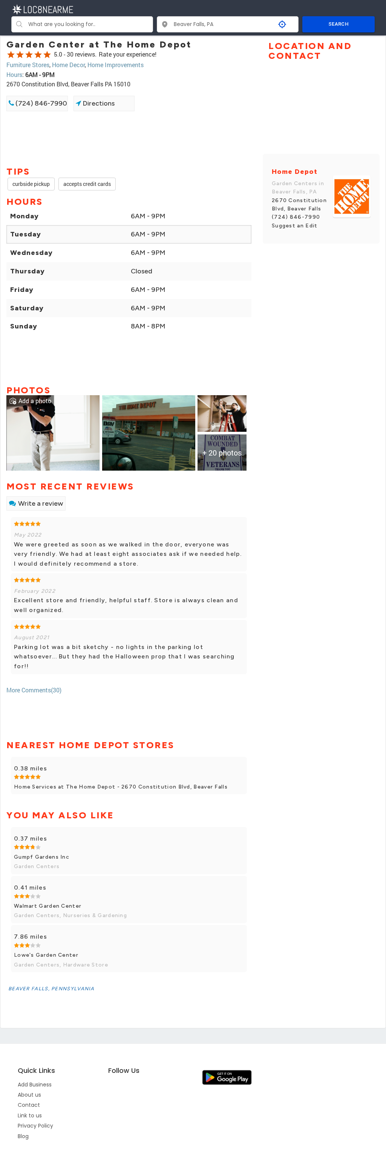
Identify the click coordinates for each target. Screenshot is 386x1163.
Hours (14, 74)
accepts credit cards (87, 183)
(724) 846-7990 (40, 103)
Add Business (35, 1084)
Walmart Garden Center (47, 906)
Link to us (30, 1115)
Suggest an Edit (295, 225)
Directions (98, 103)
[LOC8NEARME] (42, 9)
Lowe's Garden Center (46, 955)
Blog (23, 1136)
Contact (29, 1105)
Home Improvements (115, 65)
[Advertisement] (128, 138)
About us (29, 1095)
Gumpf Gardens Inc (41, 857)
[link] (53, 432)
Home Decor (68, 65)
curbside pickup (31, 183)
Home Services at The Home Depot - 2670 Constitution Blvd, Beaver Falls (121, 787)
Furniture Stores (27, 65)
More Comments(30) (33, 690)
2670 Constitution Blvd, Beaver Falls (299, 204)
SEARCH (338, 24)
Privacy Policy (35, 1125)
